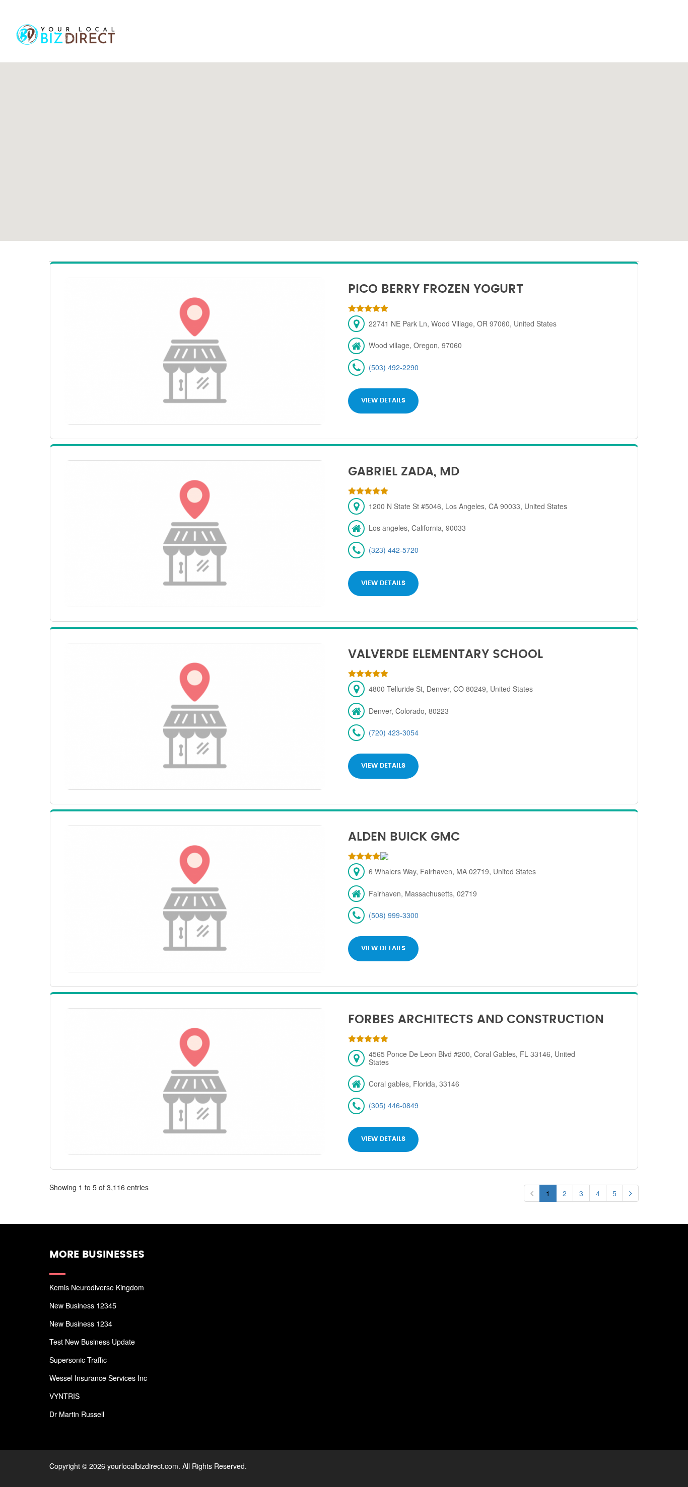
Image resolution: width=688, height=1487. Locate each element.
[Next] (631, 1193)
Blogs (591, 20)
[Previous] (532, 1193)
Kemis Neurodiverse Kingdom (96, 1287)
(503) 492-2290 (394, 367)
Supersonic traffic (78, 1360)
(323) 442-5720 (394, 550)
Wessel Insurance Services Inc (98, 1378)
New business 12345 (82, 1305)
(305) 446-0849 (394, 1105)
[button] (344, 145)
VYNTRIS (64, 1396)
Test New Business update (92, 1342)
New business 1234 (80, 1323)
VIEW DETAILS (383, 400)
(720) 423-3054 (394, 732)
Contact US (642, 20)
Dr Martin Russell (76, 1414)
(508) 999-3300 (394, 915)
